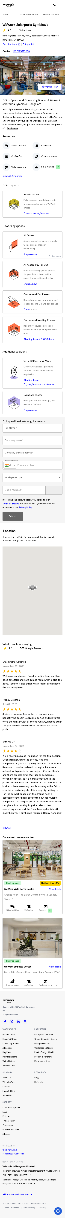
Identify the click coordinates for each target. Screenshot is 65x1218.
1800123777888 (10, 1150)
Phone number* (11, 461)
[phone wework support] (55, 5)
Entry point (28, 44)
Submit (13, 516)
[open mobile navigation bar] (60, 5)
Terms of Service (11, 504)
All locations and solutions (16, 1194)
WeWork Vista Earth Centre (19, 889)
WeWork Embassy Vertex (17, 966)
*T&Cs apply (55, 256)
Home (5, 15)
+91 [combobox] (10, 465)
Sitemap (42, 1208)
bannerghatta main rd (28, 15)
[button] (32, 586)
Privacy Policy (25, 507)
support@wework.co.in (13, 1154)
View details (55, 889)
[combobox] (32, 477)
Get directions (10, 44)
